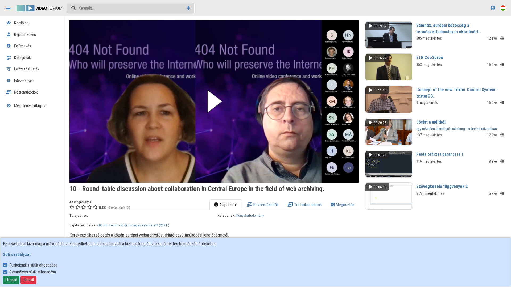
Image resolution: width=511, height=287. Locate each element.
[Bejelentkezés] (493, 8)
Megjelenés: (29, 105)
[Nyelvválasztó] (503, 8)
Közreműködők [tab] (265, 204)
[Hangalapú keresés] (188, 8)
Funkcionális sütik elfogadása (33, 265)
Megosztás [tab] (344, 204)
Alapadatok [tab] (228, 204)
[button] (214, 101)
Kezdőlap (20, 22)
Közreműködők (25, 92)
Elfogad (11, 280)
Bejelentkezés (24, 34)
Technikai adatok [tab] (307, 204)
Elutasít (28, 280)
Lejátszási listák (26, 69)
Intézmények (23, 80)
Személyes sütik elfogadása (32, 272)
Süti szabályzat (17, 254)
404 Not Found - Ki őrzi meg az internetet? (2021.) (133, 225)
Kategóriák (22, 57)
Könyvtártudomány (250, 215)
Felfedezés (22, 46)
